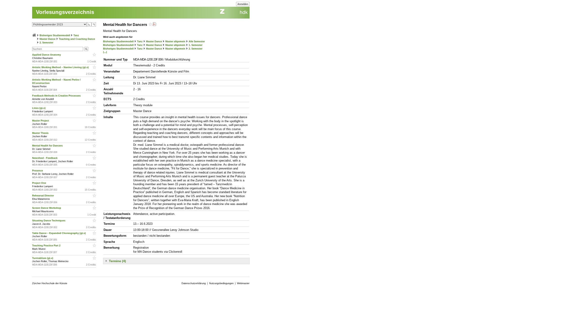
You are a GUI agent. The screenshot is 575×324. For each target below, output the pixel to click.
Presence (38, 170)
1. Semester (195, 45)
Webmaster (243, 283)
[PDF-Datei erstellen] (154, 25)
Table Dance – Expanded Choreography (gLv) (59, 233)
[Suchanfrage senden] (86, 49)
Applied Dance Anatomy (47, 54)
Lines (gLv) (39, 108)
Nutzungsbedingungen (221, 283)
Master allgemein (175, 41)
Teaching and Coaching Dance (77, 39)
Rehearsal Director (43, 195)
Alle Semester (197, 41)
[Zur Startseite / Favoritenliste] (34, 35)
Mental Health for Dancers (47, 145)
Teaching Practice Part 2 (46, 245)
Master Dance (47, 39)
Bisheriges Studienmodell (55, 35)
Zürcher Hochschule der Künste (49, 283)
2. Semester (46, 42)
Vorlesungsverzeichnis (65, 12)
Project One (39, 183)
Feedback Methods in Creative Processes (56, 95)
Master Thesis (40, 133)
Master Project (41, 120)
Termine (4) (117, 261)
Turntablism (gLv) (43, 258)
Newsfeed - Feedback (45, 158)
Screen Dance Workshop (47, 208)
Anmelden (242, 4)
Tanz (76, 35)
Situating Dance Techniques (49, 220)
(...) (105, 52)
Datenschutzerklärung (193, 283)
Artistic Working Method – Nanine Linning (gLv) (60, 67)
